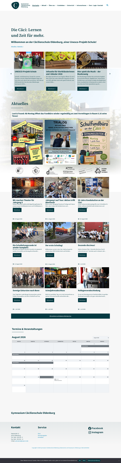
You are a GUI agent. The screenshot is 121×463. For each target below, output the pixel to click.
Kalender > (20, 46)
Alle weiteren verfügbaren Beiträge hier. (60, 316)
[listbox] (101, 337)
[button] (40, 5)
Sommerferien (85, 346)
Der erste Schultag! (54, 245)
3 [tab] (60, 93)
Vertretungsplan (42, 435)
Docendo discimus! (86, 245)
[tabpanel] (29, 71)
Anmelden (41, 437)
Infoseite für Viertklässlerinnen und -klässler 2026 (29, 73)
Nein (84, 460)
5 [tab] (64, 93)
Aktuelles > (14, 46)
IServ (39, 434)
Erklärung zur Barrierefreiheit (82, 448)
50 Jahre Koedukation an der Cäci (91, 201)
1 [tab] (57, 93)
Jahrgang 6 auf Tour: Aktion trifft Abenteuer (60, 201)
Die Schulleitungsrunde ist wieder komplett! (25, 246)
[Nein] (119, 460)
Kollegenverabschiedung (89, 290)
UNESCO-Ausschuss (58, 380)
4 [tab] (62, 93)
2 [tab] (59, 93)
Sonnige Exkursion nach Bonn (26, 290)
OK (80, 460)
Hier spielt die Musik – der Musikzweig (57, 73)
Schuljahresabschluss (55, 290)
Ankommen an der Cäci (87, 71)
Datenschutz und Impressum (67, 448)
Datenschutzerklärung (94, 460)
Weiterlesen (17, 210)
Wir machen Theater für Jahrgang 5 (23, 201)
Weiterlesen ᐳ (20, 89)
